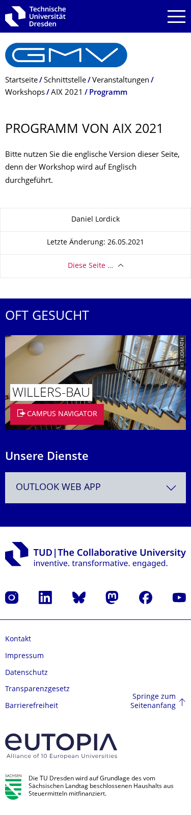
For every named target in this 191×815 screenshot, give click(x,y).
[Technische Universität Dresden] (35, 16)
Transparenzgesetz (37, 689)
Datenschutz (26, 673)
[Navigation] (176, 16)
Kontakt (18, 639)
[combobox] (95, 487)
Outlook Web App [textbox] (58, 487)
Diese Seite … (90, 266)
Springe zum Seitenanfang (153, 702)
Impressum (24, 656)
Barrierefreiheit (31, 706)
